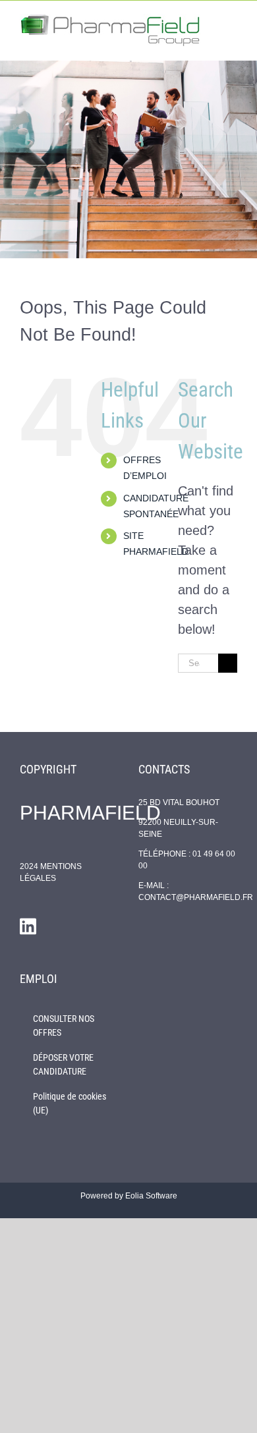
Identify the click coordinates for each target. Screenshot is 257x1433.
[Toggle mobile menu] (232, 21)
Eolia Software (151, 1195)
